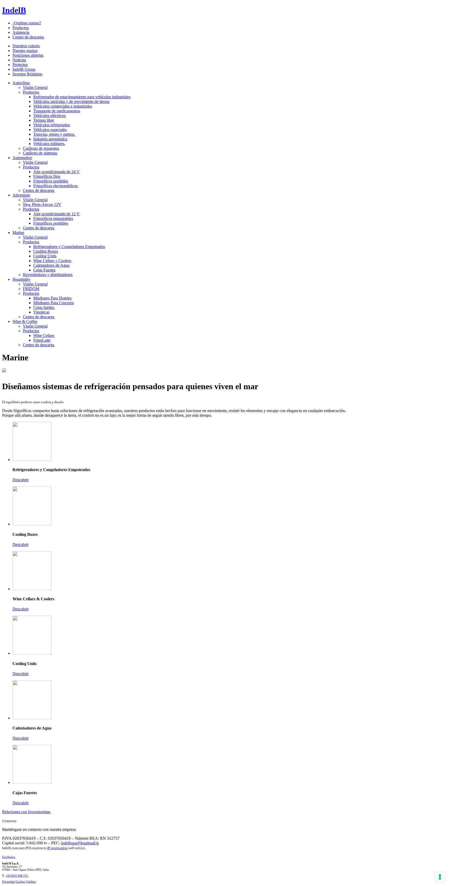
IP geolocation (57, 848)
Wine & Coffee (24, 321)
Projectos (20, 64)
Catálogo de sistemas (40, 153)
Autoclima (21, 83)
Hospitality (21, 279)
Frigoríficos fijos (46, 176)
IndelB (14, 10)
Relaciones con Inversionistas (26, 812)
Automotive (22, 157)
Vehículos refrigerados (51, 125)
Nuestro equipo (25, 50)
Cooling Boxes (45, 251)
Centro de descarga (28, 37)
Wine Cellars (43, 335)
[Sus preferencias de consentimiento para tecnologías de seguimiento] (440, 877)
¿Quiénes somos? (26, 23)
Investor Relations (27, 74)
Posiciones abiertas (27, 55)
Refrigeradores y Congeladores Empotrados (69, 246)
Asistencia (20, 32)
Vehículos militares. (49, 143)
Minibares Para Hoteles (52, 298)
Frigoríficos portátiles (50, 181)
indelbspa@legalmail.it (79, 843)
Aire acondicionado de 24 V (56, 172)
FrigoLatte (41, 340)
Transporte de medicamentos (56, 111)
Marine (18, 232)
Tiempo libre (43, 120)
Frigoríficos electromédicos (55, 186)
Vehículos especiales (50, 129)
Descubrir (20, 480)
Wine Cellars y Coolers (52, 260)
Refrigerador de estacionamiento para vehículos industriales (81, 97)
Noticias (19, 60)
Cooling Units (44, 256)
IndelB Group (23, 69)
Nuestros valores (26, 46)
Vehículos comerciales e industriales (62, 106)
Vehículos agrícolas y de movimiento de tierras (71, 101)
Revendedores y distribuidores (47, 274)
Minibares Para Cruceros (53, 303)
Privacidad (8, 881)
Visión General (35, 87)
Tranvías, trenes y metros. (54, 134)
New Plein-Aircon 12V (42, 204)
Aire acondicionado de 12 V (56, 214)
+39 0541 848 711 (16, 875)
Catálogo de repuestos (41, 148)
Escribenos (8, 856)
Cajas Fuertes (44, 270)
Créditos (31, 881)
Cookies (20, 881)
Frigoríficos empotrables (53, 218)
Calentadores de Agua (51, 265)
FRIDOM (31, 288)
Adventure (21, 195)
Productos (20, 27)
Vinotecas (41, 312)
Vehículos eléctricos (49, 115)
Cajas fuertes (43, 307)
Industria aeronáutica (50, 139)
